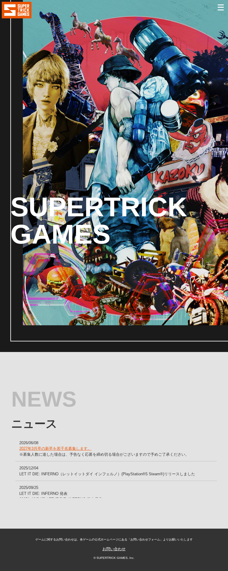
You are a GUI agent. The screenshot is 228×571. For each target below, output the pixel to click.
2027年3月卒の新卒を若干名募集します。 (55, 448)
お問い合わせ (114, 549)
